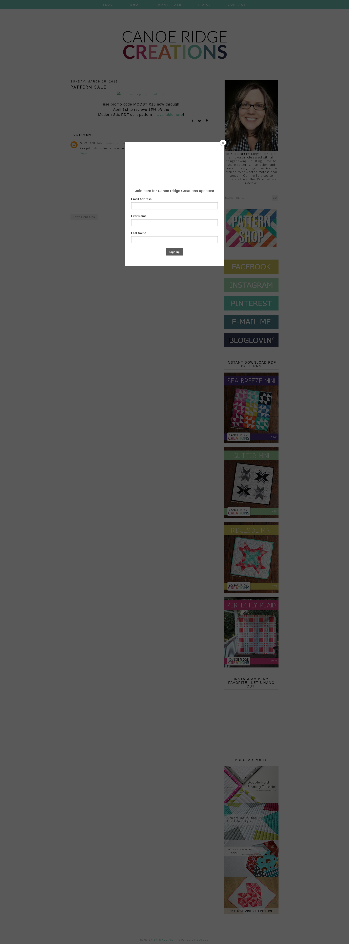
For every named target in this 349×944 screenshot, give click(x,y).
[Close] (223, 143)
